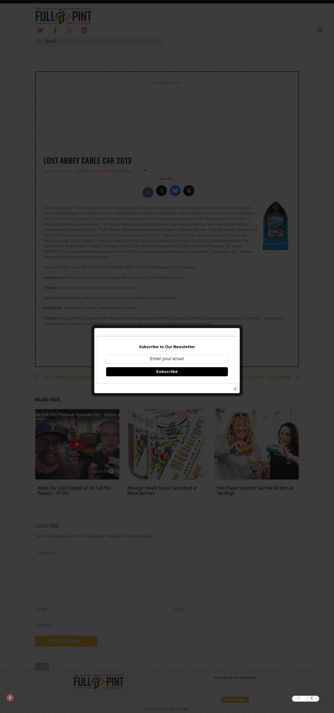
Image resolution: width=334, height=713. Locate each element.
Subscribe (167, 371)
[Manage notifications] (10, 697)
